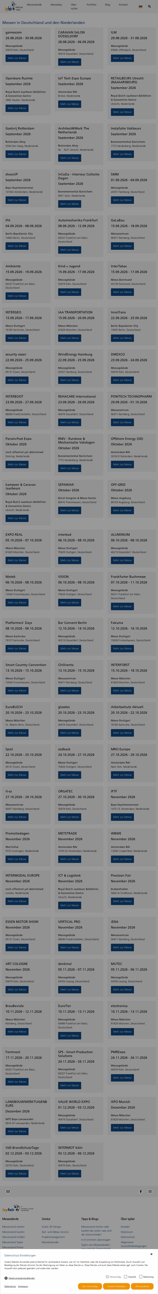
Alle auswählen (142, 1286)
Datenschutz (10, 1286)
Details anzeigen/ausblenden (22, 1278)
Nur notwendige (90, 1286)
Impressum (23, 1286)
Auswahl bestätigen (116, 1286)
